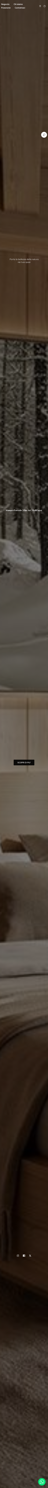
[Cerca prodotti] (44, 134)
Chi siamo (18, 4)
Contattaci (20, 8)
